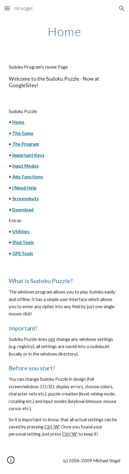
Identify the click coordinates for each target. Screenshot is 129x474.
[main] (64, 31)
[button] (7, 8)
